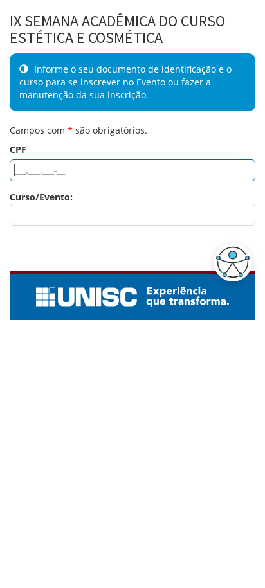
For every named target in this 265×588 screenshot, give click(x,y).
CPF (18, 149)
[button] (230, 262)
